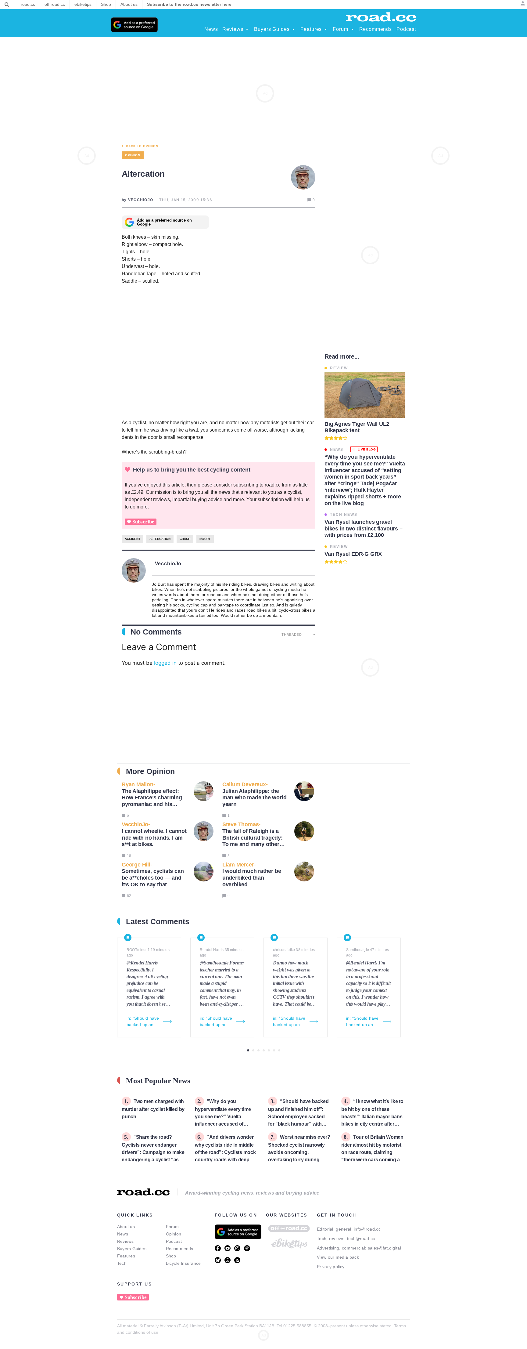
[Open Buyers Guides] (293, 29)
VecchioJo (168, 563)
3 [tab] (258, 1050)
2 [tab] (253, 1050)
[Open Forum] (352, 29)
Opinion (173, 1233)
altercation (159, 539)
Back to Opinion (142, 146)
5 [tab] (269, 1050)
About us (126, 1226)
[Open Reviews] (247, 29)
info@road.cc (367, 1229)
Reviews (125, 1241)
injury (205, 539)
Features (126, 1255)
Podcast (174, 1241)
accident (132, 539)
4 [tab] (264, 1050)
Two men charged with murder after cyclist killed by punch (153, 1109)
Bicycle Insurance (183, 1263)
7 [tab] (279, 1050)
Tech (122, 1263)
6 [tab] (274, 1050)
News (122, 1233)
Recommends (179, 1248)
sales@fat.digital (384, 1248)
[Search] (7, 4)
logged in (165, 663)
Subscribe (143, 522)
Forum (172, 1226)
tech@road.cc (361, 1238)
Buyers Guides (131, 1248)
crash (185, 539)
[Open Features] (325, 29)
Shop (171, 1255)
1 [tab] (248, 1050)
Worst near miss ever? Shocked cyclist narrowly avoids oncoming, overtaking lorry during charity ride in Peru (299, 1152)
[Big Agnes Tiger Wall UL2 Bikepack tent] (364, 395)
